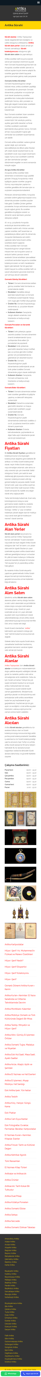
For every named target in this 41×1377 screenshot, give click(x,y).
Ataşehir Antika (10, 1247)
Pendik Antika (10, 1286)
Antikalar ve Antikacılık (15, 1173)
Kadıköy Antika (10, 1274)
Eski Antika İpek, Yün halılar (18, 1090)
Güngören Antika (11, 1347)
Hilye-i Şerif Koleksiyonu (17, 973)
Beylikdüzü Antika (12, 1288)
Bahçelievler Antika (12, 1256)
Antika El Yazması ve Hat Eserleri (20, 1074)
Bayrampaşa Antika (12, 1277)
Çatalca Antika (10, 1309)
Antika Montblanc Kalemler (18, 1009)
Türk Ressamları (12, 1161)
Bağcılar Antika (10, 1250)
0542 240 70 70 (20, 9)
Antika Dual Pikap (13, 1196)
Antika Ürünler (12, 1180)
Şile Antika (9, 1306)
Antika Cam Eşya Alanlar (16, 1119)
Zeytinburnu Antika (12, 1356)
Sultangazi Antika (11, 1344)
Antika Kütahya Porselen (16, 1202)
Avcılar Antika (10, 1245)
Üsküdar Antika (10, 1324)
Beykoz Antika (10, 1253)
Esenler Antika (10, 1321)
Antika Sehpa (11, 1214)
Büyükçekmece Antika (13, 1303)
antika (27, 628)
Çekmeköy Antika (11, 1259)
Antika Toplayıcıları (12, 666)
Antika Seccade (12, 1221)
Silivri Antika (9, 1339)
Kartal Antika (10, 1265)
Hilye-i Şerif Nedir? (14, 960)
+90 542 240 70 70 (20, 16)
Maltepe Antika (10, 1280)
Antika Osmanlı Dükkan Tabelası (20, 1227)
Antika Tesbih (11, 1096)
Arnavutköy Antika (12, 1239)
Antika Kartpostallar (14, 944)
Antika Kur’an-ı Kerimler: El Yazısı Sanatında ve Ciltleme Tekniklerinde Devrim (20, 999)
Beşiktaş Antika (11, 1283)
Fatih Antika (9, 1336)
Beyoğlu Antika (11, 1294)
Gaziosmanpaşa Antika (14, 1341)
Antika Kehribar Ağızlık (15, 1155)
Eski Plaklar (10, 1112)
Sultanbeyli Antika (12, 1297)
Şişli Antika (9, 1350)
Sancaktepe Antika (12, 1291)
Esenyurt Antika (11, 1327)
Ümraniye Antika (11, 1318)
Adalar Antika (10, 1242)
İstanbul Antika (10, 1362)
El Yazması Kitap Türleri (16, 1167)
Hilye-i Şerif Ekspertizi (15, 966)
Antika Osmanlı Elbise (15, 1208)
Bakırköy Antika (11, 1262)
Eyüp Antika (9, 1315)
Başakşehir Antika (11, 1271)
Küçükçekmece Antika (13, 1359)
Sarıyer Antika (10, 1329)
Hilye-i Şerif (10, 979)
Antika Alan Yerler (29, 1370)
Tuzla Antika (9, 1312)
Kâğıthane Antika (11, 1353)
